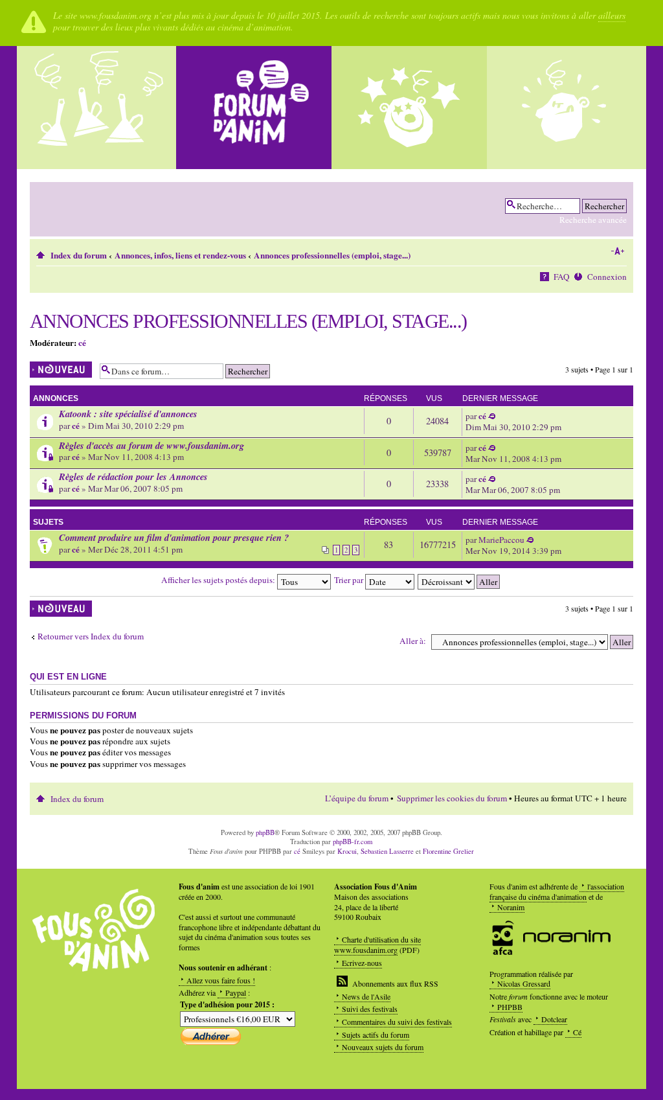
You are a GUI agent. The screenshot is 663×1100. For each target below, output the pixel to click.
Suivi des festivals (370, 1008)
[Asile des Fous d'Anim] (98, 107)
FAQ (562, 276)
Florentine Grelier (448, 851)
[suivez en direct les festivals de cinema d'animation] (409, 107)
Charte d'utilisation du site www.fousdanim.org (377, 944)
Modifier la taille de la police (617, 251)
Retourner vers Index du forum (91, 636)
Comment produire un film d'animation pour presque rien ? (174, 537)
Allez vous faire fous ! (220, 980)
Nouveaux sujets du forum (382, 1047)
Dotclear (554, 1019)
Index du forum (79, 255)
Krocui (347, 851)
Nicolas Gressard (523, 983)
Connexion (607, 276)
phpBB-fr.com (352, 841)
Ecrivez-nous (362, 962)
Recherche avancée (593, 219)
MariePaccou (501, 539)
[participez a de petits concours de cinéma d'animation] (564, 107)
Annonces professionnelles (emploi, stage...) (332, 255)
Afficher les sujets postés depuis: (219, 580)
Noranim (510, 907)
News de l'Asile (366, 996)
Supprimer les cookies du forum (452, 798)
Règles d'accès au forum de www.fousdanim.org (151, 445)
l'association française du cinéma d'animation (556, 891)
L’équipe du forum (356, 798)
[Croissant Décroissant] (459, 580)
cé (82, 342)
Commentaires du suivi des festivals (397, 1021)
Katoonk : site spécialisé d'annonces (128, 413)
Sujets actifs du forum (375, 1034)
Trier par (349, 580)
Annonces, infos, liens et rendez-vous (180, 255)
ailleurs (611, 15)
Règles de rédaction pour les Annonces (133, 476)
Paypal (235, 992)
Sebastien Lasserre (387, 851)
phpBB (265, 832)
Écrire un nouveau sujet (57, 369)
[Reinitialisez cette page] (254, 107)
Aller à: (412, 641)
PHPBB (510, 1007)
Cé (577, 1032)
